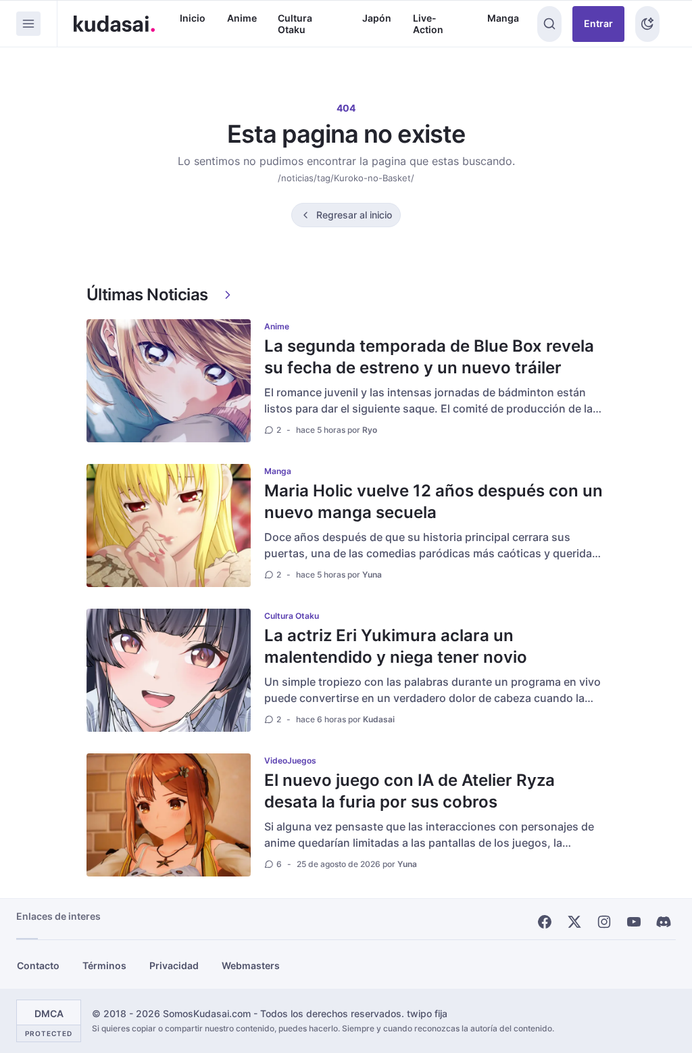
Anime (242, 18)
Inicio (192, 18)
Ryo (369, 430)
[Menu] (28, 23)
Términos (104, 965)
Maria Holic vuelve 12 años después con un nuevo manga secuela (433, 501)
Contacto (38, 965)
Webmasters (251, 965)
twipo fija (427, 1013)
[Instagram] (604, 922)
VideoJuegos (290, 760)
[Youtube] (634, 922)
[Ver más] (228, 295)
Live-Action (428, 24)
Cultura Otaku (295, 24)
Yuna (372, 574)
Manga (503, 18)
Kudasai (379, 719)
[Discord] (663, 922)
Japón (376, 18)
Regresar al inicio (354, 214)
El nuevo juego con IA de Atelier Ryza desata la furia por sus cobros (409, 791)
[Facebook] (545, 922)
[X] (574, 922)
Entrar (598, 23)
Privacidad (174, 965)
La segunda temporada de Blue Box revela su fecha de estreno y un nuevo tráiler (429, 356)
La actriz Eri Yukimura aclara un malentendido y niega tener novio (395, 646)
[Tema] (647, 24)
